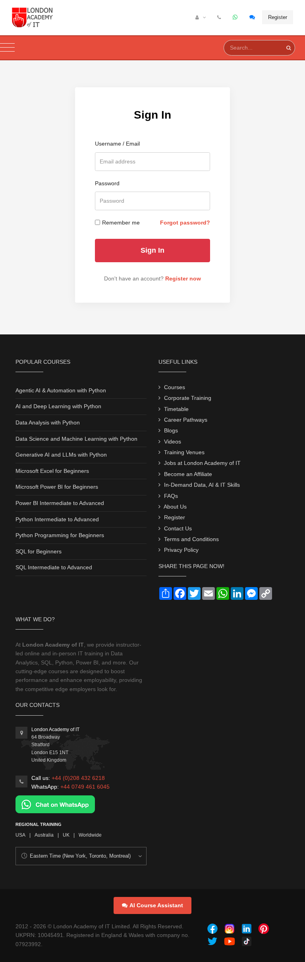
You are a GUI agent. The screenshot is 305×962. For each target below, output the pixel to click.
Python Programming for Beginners (59, 535)
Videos (172, 441)
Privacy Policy (181, 550)
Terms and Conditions (191, 539)
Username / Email (117, 143)
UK (66, 835)
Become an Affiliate (188, 474)
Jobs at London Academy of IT (202, 463)
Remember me (121, 222)
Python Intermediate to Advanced (57, 519)
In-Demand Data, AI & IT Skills (202, 485)
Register (277, 17)
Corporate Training (187, 398)
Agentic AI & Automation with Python (60, 390)
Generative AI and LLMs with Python (61, 454)
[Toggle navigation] (7, 48)
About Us (175, 506)
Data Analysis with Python (47, 422)
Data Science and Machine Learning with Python (76, 439)
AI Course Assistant (156, 905)
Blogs (171, 430)
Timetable (176, 409)
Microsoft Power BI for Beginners (56, 487)
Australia (44, 835)
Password (107, 183)
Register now (183, 278)
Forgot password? (185, 222)
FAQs (171, 496)
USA (20, 835)
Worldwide (90, 835)
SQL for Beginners (38, 551)
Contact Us (178, 528)
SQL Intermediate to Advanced (53, 567)
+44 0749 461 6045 (85, 786)
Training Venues (184, 452)
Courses (174, 387)
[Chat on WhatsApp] (55, 804)
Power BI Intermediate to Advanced (59, 503)
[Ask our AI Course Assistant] (252, 17)
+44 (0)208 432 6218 (78, 778)
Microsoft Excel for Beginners (52, 471)
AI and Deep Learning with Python (58, 406)
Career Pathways (185, 420)
